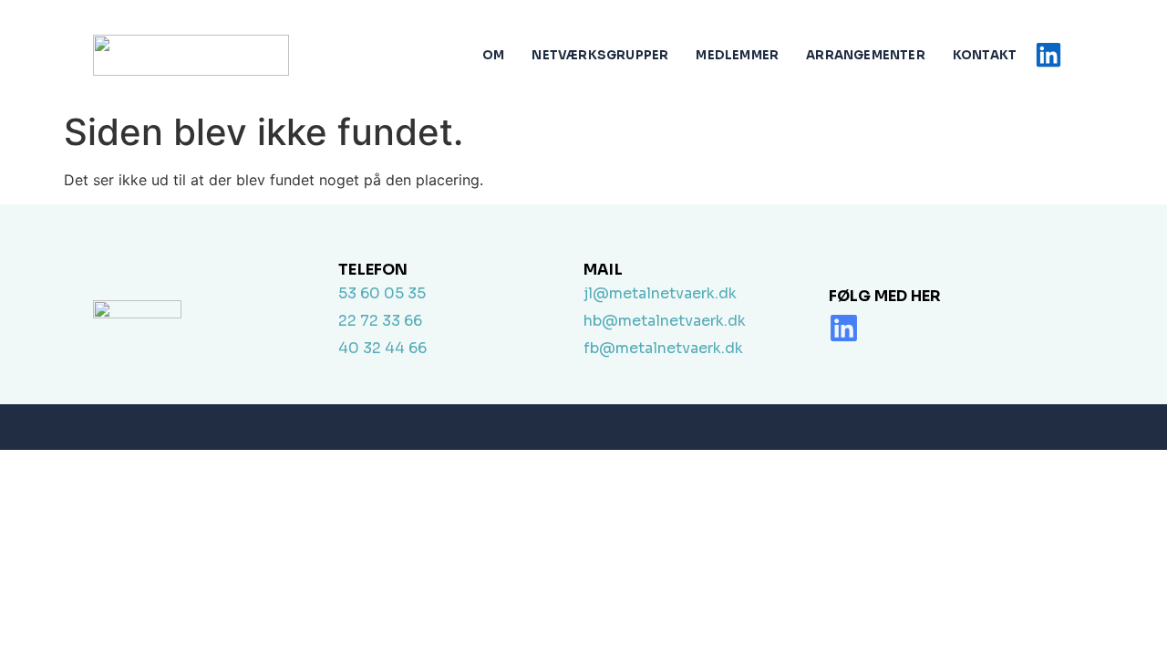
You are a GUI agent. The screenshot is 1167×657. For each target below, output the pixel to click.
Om (493, 55)
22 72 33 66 (380, 320)
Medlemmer (737, 55)
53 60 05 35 (382, 293)
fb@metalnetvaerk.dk (663, 348)
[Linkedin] (844, 328)
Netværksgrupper (600, 55)
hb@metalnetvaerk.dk (665, 320)
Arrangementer (865, 55)
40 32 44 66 (382, 348)
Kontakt (985, 55)
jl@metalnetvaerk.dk (660, 293)
